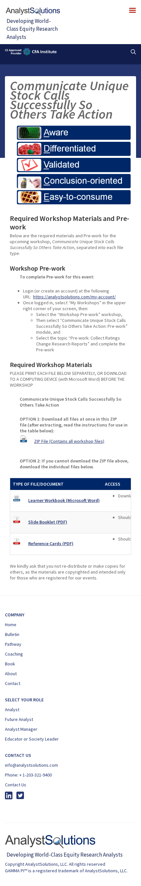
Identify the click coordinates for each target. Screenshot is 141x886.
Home (10, 624)
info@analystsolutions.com (31, 765)
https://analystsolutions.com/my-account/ (74, 297)
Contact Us (15, 785)
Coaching (14, 654)
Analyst (12, 709)
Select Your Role (24, 700)
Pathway (13, 644)
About (11, 674)
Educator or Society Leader (32, 739)
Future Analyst (19, 719)
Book (10, 664)
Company (14, 615)
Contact (12, 683)
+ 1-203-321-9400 (35, 775)
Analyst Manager (21, 729)
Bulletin (12, 634)
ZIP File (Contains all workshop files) (69, 441)
